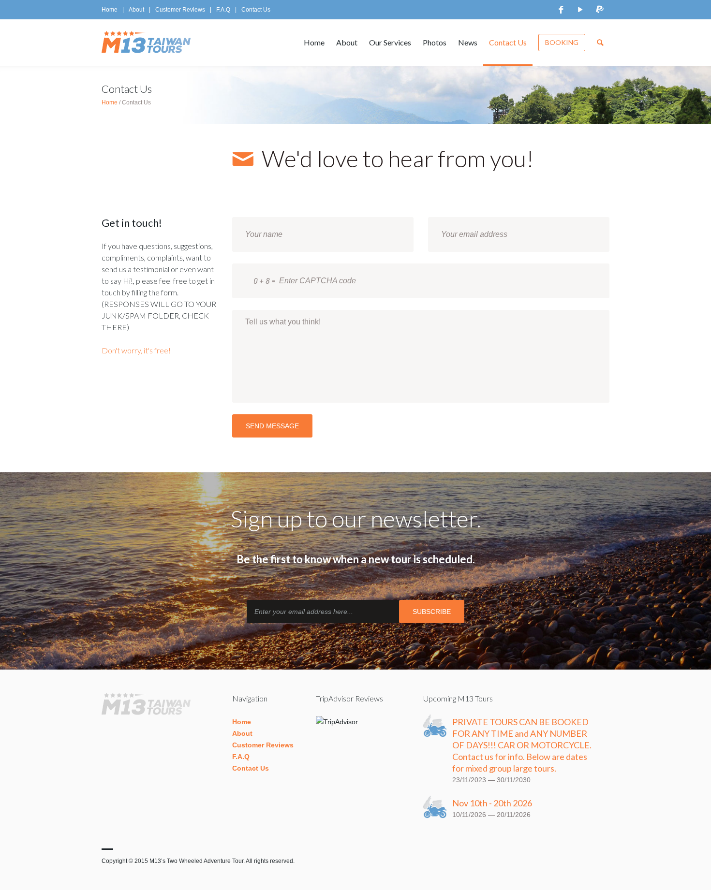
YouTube (580, 9)
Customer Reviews (180, 9)
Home (110, 9)
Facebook (561, 9)
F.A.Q (223, 9)
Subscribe (432, 611)
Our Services (390, 42)
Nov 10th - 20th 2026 (492, 803)
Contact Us (255, 9)
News (467, 42)
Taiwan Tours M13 (148, 42)
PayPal (599, 9)
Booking (561, 42)
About (136, 9)
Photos (434, 42)
